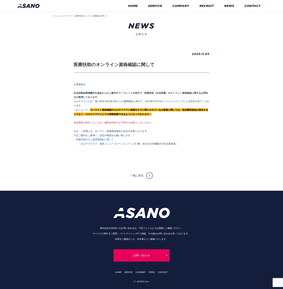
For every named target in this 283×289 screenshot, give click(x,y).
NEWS (229, 6)
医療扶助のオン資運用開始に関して (95, 139)
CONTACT (252, 6)
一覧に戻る (137, 175)
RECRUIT (206, 6)
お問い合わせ (141, 255)
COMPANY (180, 6)
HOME (133, 6)
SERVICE (155, 6)
